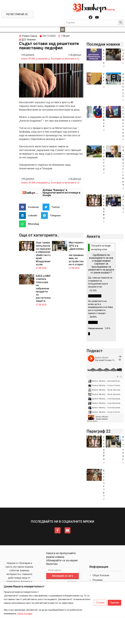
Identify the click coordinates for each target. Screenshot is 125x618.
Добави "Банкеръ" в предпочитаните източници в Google (61, 192)
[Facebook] (90, 17)
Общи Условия (24, 613)
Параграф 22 (99, 431)
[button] (62, 29)
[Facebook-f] (57, 530)
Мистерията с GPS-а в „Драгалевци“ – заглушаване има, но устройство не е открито (77, 253)
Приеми (114, 602)
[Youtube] (97, 17)
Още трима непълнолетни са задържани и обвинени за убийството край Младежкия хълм (45, 253)
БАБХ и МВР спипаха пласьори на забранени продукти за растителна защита (43, 288)
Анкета (93, 236)
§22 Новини (29, 39)
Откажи (100, 602)
